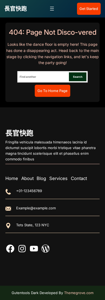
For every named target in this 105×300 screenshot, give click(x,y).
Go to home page (52, 91)
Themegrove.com (78, 293)
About (27, 178)
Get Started (88, 8)
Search (77, 76)
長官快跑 (15, 8)
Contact (79, 178)
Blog (41, 178)
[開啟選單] (52, 8)
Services (58, 178)
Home (11, 178)
